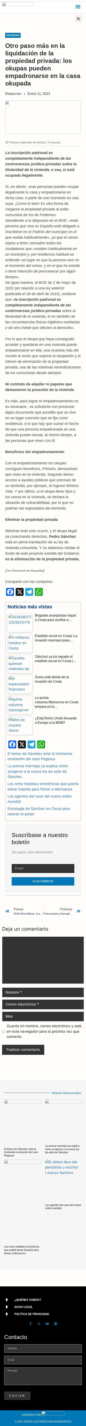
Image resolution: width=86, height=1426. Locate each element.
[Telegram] (55, 1323)
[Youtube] (47, 1323)
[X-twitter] (38, 1323)
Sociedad (13, 35)
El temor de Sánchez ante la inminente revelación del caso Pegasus (21, 1152)
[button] (78, 7)
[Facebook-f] (30, 1323)
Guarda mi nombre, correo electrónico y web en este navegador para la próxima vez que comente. (44, 1031)
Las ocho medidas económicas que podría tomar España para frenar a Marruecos (21, 1250)
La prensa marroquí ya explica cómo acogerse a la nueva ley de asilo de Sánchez (38, 771)
